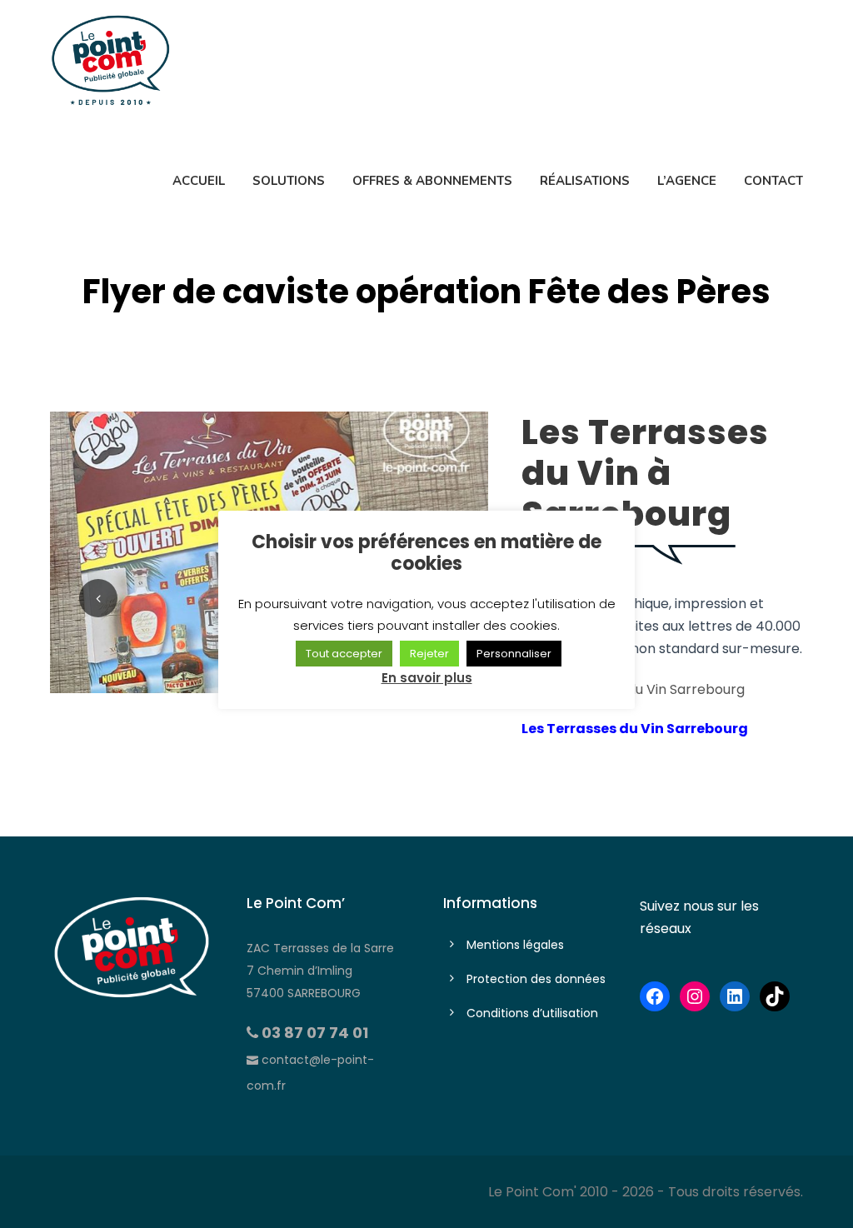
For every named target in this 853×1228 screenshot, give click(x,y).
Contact (773, 180)
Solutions (288, 180)
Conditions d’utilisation (532, 1013)
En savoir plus (427, 677)
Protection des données (536, 979)
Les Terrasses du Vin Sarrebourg (634, 728)
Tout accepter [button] (344, 653)
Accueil (198, 180)
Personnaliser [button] (513, 653)
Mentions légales (515, 944)
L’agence (686, 180)
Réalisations (585, 180)
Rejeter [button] (429, 653)
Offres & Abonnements (432, 180)
